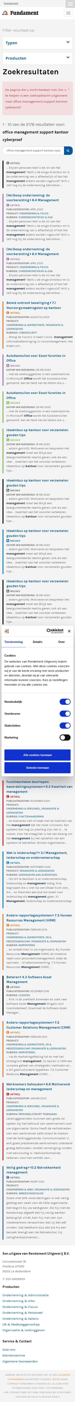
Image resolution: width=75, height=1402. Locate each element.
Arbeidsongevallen (31, 1193)
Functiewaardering (31, 816)
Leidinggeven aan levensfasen (38, 874)
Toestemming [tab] (13, 641)
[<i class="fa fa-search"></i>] (67, 150)
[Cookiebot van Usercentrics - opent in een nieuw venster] (47, 631)
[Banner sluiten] (69, 631)
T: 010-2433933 (13, 1279)
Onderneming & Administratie (25, 325)
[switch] (65, 713)
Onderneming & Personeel (23, 808)
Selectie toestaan (37, 767)
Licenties (24, 995)
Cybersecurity (28, 332)
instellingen (60, 1379)
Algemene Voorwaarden (20, 1361)
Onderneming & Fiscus (33, 213)
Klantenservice (13, 1355)
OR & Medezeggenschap (21, 1324)
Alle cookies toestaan (37, 755)
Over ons (8, 1349)
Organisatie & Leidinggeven (36, 870)
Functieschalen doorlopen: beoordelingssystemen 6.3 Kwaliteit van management (39, 787)
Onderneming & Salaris (20, 1318)
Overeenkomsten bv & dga (36, 217)
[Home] (5, 14)
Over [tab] (61, 641)
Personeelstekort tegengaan (38, 1114)
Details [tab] (37, 641)
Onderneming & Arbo (19, 1189)
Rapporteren (27, 945)
